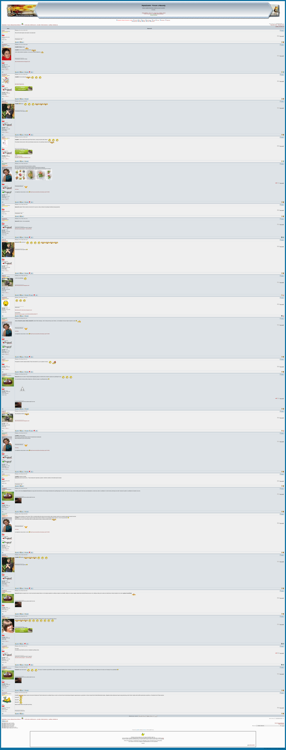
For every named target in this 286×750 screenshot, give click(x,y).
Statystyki (168, 20)
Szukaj (143, 20)
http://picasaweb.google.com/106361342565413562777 (26, 314)
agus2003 (4, 44)
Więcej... (7, 69)
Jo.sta (3, 30)
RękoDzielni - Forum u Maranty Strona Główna (11, 24)
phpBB (138, 729)
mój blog (16, 189)
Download (152, 21)
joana (3, 359)
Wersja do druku (281, 723)
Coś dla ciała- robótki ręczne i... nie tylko (32, 24)
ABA (3, 616)
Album (144, 21)
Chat (148, 21)
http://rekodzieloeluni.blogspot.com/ (22, 285)
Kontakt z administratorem (158, 13)
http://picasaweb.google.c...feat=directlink (23, 228)
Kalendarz (163, 20)
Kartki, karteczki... (44, 24)
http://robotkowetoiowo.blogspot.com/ (22, 61)
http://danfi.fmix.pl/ (18, 156)
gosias (3, 101)
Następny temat (281, 24)
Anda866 (4, 374)
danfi (3, 137)
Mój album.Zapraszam (19, 84)
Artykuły (135, 20)
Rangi (154, 20)
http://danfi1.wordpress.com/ (24, 157)
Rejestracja (135, 21)
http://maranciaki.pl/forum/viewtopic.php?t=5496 (40, 192)
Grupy (158, 20)
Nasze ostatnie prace (148, 13)
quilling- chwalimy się (53, 24)
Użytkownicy (149, 20)
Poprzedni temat (274, 24)
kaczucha (4, 692)
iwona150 (4, 297)
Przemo (144, 729)
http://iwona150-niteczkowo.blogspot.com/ (23, 310)
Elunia (3, 275)
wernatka (4, 74)
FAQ (140, 20)
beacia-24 (4, 163)
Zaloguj (140, 21)
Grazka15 (4, 218)
